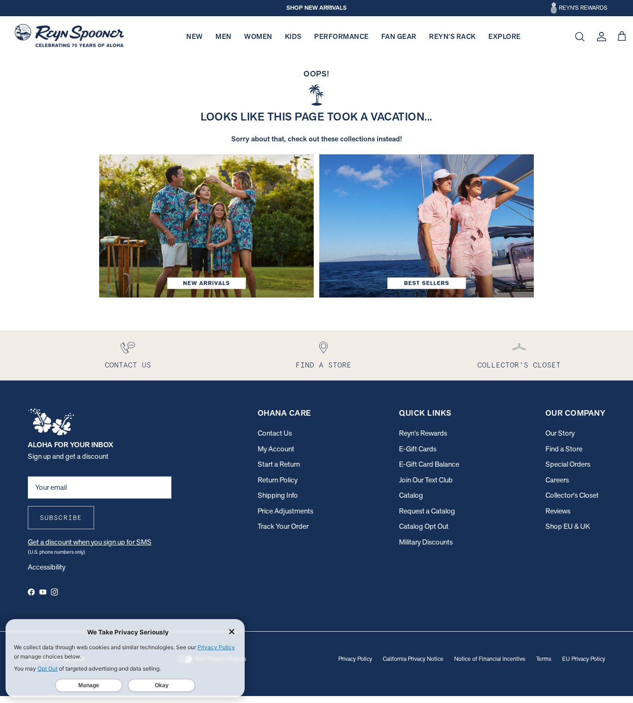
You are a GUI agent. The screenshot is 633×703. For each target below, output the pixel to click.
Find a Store (563, 449)
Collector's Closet (572, 495)
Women (258, 36)
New (194, 36)
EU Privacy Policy (583, 659)
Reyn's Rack (452, 36)
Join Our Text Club (426, 480)
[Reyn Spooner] (69, 37)
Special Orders (567, 464)
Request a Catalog (427, 511)
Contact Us (275, 433)
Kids (293, 36)
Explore (504, 36)
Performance (341, 36)
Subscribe (61, 517)
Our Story (560, 433)
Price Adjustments (285, 511)
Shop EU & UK (567, 526)
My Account (276, 449)
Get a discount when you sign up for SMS (90, 542)
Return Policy (278, 480)
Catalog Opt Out (424, 526)
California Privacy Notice (413, 659)
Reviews (557, 511)
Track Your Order (283, 526)
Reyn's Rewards (423, 433)
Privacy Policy (355, 659)
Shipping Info (278, 495)
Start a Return (279, 464)
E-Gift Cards (418, 449)
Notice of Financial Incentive (489, 659)
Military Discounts (426, 542)
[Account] (599, 36)
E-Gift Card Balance (429, 464)
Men (223, 36)
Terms (543, 659)
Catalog (411, 495)
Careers (557, 480)
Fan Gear (399, 36)
